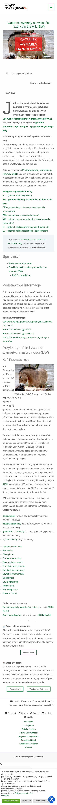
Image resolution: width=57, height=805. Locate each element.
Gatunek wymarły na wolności (17, 607)
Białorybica (8, 554)
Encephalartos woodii (13, 562)
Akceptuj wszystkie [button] (11, 801)
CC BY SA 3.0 (44, 615)
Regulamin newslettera (28, 736)
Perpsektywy (48, 705)
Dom (35, 701)
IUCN (5, 484)
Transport (13, 705)
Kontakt (28, 747)
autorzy (35, 607)
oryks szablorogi (10, 539)
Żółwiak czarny (10, 593)
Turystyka (49, 701)
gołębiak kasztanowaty (13, 531)
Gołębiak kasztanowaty (14, 570)
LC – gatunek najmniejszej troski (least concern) (25, 231)
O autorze (28, 722)
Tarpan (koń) (8, 586)
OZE (21, 705)
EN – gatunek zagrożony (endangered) (21, 215)
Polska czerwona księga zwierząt (18, 333)
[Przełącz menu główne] (51, 7)
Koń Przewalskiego (21, 275)
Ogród (41, 701)
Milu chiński (8, 578)
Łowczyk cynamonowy (13, 574)
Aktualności (15, 701)
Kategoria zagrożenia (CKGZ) (17, 192)
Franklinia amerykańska (14, 566)
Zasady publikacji (28, 740)
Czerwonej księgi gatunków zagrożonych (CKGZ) (27, 119)
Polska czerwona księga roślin (17, 329)
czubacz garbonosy (12, 524)
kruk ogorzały (9, 516)
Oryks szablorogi (10, 582)
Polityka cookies (28, 729)
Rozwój (27, 705)
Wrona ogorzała (10, 589)
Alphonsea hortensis (12, 546)
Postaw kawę (15, 689)
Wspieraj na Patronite (39, 689)
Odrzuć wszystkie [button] (41, 801)
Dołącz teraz (28, 653)
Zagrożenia (37, 705)
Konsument (26, 701)
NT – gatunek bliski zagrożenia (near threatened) (26, 227)
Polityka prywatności (29, 733)
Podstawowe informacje (20, 263)
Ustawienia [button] (26, 801)
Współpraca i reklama (28, 744)
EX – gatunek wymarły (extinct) (17, 195)
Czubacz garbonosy (12, 558)
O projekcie (29, 725)
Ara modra (7, 550)
